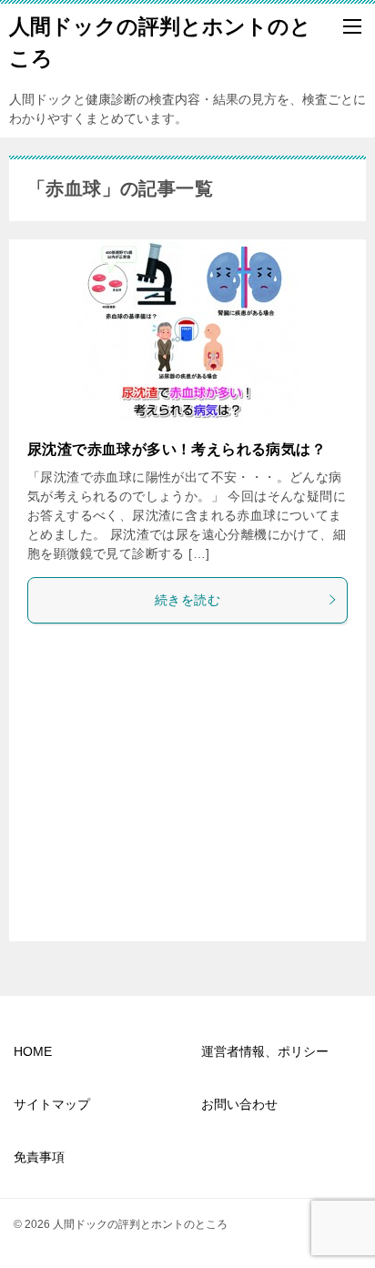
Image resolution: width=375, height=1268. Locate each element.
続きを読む (187, 600)
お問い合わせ (239, 1104)
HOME (33, 1051)
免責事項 (39, 1157)
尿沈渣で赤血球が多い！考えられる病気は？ (176, 449)
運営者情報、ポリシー (265, 1051)
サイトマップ (52, 1104)
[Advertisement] (187, 786)
